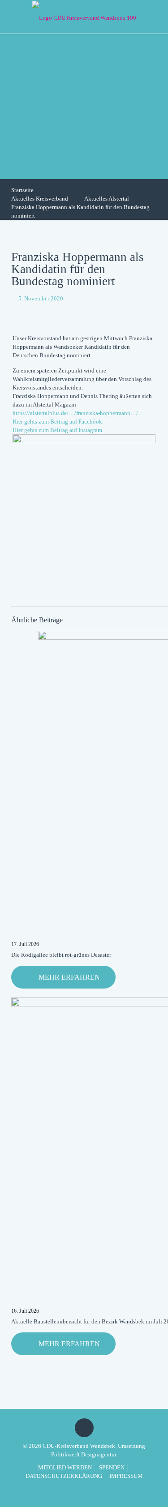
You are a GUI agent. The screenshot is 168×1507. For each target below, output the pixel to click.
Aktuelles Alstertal (106, 198)
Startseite (22, 190)
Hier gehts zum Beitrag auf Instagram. (58, 430)
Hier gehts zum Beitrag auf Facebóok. (58, 421)
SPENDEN (112, 1467)
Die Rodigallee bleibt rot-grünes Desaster (61, 954)
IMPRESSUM (126, 1476)
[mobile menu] (156, 15)
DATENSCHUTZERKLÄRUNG (64, 1476)
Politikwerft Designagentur (83, 1454)
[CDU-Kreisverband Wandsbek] (84, 17)
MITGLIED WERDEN (65, 1467)
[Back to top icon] (84, 1427)
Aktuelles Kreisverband (39, 198)
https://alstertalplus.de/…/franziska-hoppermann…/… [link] (78, 413)
